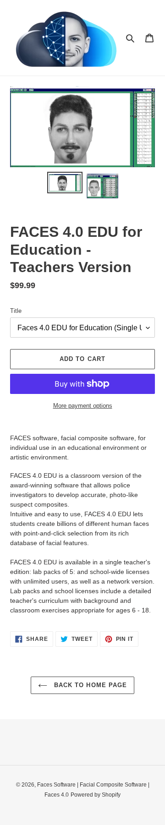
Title (16, 310)
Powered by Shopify (96, 795)
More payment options (82, 405)
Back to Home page (89, 685)
